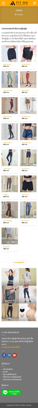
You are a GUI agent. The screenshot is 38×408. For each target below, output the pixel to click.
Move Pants (25, 220)
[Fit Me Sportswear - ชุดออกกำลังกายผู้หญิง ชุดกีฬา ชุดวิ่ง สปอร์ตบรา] (19, 3)
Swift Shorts (25, 194)
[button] (3, 3)
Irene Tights (7, 168)
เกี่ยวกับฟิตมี (8, 369)
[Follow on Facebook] (4, 355)
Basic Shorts (7, 64)
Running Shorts (26, 142)
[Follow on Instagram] (9, 355)
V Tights (5, 194)
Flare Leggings (7, 220)
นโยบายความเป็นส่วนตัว (12, 379)
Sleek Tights (25, 90)
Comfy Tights (7, 142)
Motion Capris (7, 116)
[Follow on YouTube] (14, 355)
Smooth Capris (7, 90)
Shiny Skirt (6, 247)
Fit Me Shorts (26, 64)
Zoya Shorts (25, 168)
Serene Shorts (26, 116)
